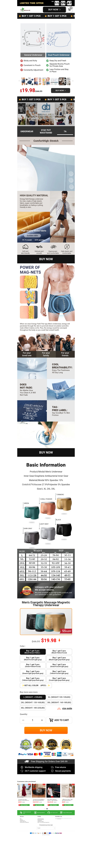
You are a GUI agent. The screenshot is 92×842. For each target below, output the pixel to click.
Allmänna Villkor (41, 821)
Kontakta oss (22, 820)
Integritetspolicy (41, 818)
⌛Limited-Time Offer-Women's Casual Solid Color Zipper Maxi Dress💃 (23, 800)
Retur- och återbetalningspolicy (43, 822)
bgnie (49, 834)
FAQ (20, 818)
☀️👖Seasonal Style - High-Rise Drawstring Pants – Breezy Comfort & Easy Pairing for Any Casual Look (67, 800)
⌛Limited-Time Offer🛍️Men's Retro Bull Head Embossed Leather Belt (39, 800)
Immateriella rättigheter (24, 822)
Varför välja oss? (23, 821)
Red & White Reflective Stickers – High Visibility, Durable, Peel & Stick (52, 800)
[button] (72, 81)
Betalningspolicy (41, 819)
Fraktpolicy (40, 820)
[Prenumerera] (54, 828)
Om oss (21, 819)
